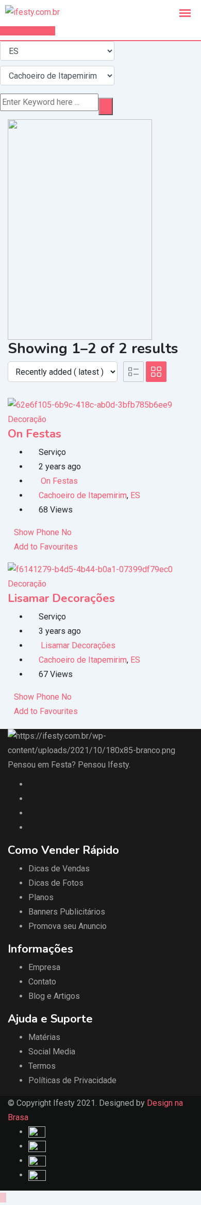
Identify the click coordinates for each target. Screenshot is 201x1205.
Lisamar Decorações (61, 598)
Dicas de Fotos (55, 883)
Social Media (51, 1051)
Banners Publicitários (66, 912)
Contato (42, 982)
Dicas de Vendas (59, 868)
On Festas (34, 434)
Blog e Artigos (54, 996)
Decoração (27, 419)
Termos (42, 1066)
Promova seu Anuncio (67, 926)
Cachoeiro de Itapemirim (83, 495)
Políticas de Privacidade (72, 1080)
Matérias (44, 1037)
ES (135, 495)
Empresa (44, 967)
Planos (41, 897)
